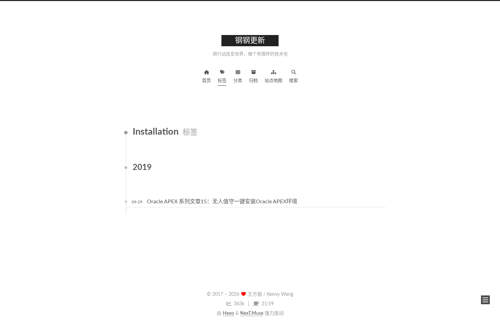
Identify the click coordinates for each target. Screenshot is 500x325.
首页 (206, 81)
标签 (222, 81)
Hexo (228, 313)
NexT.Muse (251, 313)
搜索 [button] (293, 81)
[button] (485, 299)
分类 (237, 81)
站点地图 (273, 81)
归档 (253, 81)
